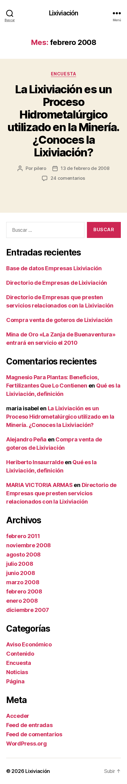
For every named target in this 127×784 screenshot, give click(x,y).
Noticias (17, 672)
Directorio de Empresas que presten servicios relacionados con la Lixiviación (61, 493)
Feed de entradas (29, 725)
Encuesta (63, 73)
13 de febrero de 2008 (85, 168)
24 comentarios (68, 178)
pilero (40, 168)
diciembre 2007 (27, 610)
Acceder (17, 716)
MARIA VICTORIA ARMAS (39, 485)
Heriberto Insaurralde (34, 462)
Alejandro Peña (26, 439)
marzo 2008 (22, 582)
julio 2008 (19, 564)
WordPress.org (26, 743)
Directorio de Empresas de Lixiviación (56, 282)
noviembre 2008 (28, 545)
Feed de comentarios (34, 734)
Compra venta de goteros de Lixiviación (59, 320)
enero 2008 (22, 600)
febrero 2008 (24, 591)
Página (15, 681)
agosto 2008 (23, 554)
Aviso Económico (29, 644)
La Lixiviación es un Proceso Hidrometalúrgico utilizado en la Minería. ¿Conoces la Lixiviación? (63, 120)
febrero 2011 (23, 536)
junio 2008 (20, 573)
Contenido (20, 653)
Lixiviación (63, 13)
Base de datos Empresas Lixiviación (54, 268)
